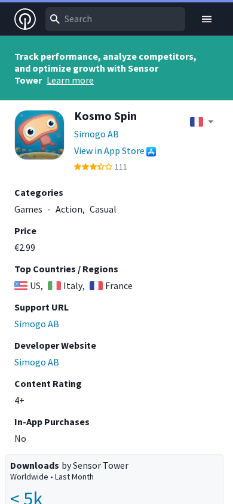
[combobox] (115, 19)
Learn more (70, 80)
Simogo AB (96, 134)
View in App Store (109, 150)
